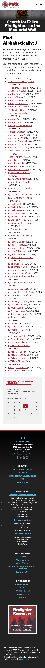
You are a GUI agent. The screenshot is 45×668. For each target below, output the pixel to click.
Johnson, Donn (15, 122)
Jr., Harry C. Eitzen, (17, 241)
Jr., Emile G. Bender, (17, 216)
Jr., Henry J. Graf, (16, 244)
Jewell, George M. (16, 109)
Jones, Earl (13, 160)
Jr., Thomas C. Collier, (18, 326)
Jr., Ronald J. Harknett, (18, 317)
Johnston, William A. (17, 144)
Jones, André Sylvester (19, 150)
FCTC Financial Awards (22, 530)
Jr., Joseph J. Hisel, (16, 273)
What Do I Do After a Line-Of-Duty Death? (22, 503)
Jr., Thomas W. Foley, (17, 336)
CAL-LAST (22, 512)
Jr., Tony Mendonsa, (17, 339)
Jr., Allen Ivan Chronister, (19, 172)
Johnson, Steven (16, 134)
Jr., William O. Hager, (17, 358)
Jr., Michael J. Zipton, (17, 301)
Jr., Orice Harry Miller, (18, 304)
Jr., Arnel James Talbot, (19, 182)
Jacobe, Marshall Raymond (21, 81)
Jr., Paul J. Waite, (15, 307)
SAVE (22, 525)
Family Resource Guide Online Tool (22, 500)
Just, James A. (14, 370)
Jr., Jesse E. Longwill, (17, 251)
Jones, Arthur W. (16, 156)
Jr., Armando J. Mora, (18, 178)
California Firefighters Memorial (20, 382)
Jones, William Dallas (18, 169)
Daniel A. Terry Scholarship (22, 507)
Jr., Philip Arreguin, (16, 310)
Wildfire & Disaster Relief (23, 523)
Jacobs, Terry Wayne (18, 90)
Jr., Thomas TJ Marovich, (19, 329)
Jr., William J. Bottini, (17, 351)
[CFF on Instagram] (27, 458)
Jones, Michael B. (16, 163)
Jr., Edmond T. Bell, (17, 213)
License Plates (22, 516)
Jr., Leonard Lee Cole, (18, 292)
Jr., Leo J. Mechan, (16, 288)
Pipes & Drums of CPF (22, 514)
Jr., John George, (15, 263)
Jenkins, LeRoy (15, 100)
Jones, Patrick (14, 166)
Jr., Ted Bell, (13, 323)
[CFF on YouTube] (24, 458)
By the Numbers (22, 542)
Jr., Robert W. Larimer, (18, 314)
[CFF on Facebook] (17, 458)
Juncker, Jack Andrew (18, 367)
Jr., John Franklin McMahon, (21, 257)
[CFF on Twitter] (20, 458)
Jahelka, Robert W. (17, 94)
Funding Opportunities (22, 537)
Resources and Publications (22, 509)
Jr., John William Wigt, (18, 266)
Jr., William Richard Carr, (19, 361)
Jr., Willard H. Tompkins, (19, 345)
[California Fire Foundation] (10, 7)
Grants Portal (22, 544)
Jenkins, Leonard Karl (18, 103)
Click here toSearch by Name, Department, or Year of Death (20, 391)
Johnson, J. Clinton (16, 131)
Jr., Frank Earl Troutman (19, 222)
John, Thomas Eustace (19, 112)
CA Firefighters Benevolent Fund (22, 505)
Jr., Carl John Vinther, (17, 194)
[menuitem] (8, 402)
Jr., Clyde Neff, (14, 204)
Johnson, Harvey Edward (20, 125)
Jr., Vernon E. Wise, (17, 342)
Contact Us (22, 441)
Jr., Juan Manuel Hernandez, (21, 276)
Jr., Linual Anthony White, (20, 295)
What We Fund (22, 539)
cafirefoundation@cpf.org (22, 454)
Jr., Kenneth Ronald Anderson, (22, 282)
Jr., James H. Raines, (17, 248)
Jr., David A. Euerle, (17, 207)
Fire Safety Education (22, 528)
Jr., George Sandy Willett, (20, 229)
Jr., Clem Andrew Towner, (20, 197)
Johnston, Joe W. (16, 138)
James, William (15, 97)
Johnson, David (15, 119)
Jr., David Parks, (15, 210)
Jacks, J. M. (13, 78)
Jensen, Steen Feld (17, 106)
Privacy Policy (24, 659)
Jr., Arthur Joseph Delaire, (20, 188)
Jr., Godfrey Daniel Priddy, (20, 235)
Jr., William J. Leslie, (17, 354)
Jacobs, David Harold (18, 87)
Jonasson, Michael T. (17, 147)
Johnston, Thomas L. (18, 141)
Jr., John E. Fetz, (15, 254)
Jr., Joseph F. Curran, (17, 270)
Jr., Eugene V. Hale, (17, 219)
